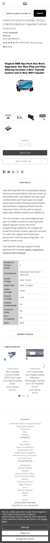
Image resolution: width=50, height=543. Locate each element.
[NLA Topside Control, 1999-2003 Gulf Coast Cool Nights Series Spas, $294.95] (12, 353)
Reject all (25, 533)
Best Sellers (25, 444)
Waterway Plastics (25, 482)
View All (25, 493)
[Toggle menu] (3, 3)
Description (25, 182)
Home (25, 442)
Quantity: (25, 140)
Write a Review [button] (36, 42)
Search (40, 13)
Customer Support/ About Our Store (25, 423)
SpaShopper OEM (25, 450)
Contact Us (25, 429)
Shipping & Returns (25, 426)
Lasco (25, 487)
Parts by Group (25, 458)
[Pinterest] (22, 172)
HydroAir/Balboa (25, 468)
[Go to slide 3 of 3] (28, 396)
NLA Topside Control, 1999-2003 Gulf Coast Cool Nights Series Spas (12, 377)
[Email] (8, 172)
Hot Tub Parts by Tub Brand (25, 455)
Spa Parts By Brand (25, 447)
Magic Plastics (25, 484)
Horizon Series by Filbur (25, 476)
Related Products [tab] (25, 334)
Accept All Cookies (25, 538)
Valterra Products (25, 490)
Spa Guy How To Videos (25, 473)
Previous (3, 366)
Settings (25, 527)
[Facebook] (4, 172)
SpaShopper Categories (25, 453)
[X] (17, 172)
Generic (25, 479)
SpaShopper (25, 465)
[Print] (13, 172)
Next (44, 366)
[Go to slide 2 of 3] (24, 396)
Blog (25, 432)
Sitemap (25, 435)
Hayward (25, 471)
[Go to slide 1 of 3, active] (19, 396)
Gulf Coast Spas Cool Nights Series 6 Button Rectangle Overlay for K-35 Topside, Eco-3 (34, 379)
